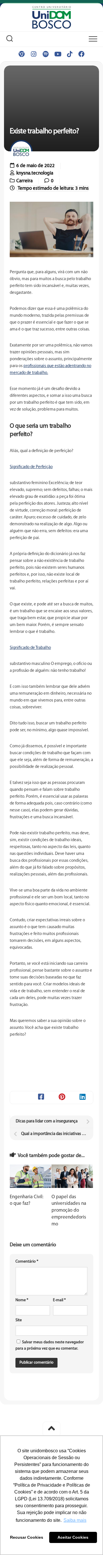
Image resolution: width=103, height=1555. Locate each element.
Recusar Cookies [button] (26, 1537)
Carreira (24, 181)
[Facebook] (82, 54)
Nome (21, 1300)
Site (18, 1320)
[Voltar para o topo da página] (51, 1429)
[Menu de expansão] (93, 39)
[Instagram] (33, 54)
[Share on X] (20, 1097)
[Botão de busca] (9, 39)
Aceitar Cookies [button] (73, 1537)
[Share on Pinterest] (62, 1097)
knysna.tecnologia (34, 173)
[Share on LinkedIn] (82, 1097)
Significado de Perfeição (31, 467)
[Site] (21, 54)
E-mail (59, 1300)
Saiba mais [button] (75, 1520)
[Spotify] (45, 54)
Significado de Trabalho (30, 648)
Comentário (26, 1261)
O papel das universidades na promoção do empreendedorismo (69, 1211)
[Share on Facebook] (41, 1097)
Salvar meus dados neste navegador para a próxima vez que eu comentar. (49, 1345)
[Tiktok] (70, 54)
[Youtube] (58, 54)
